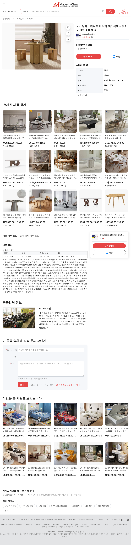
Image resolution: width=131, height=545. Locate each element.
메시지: (14, 363)
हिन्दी (43, 527)
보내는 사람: (12, 350)
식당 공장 (42, 506)
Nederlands (123, 524)
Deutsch (65, 524)
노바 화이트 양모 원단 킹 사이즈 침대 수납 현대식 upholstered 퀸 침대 (39, 470)
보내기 (23, 384)
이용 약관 (119, 534)
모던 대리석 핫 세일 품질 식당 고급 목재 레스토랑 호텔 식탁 (39, 177)
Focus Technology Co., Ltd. (68, 532)
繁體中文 (29, 524)
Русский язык (95, 524)
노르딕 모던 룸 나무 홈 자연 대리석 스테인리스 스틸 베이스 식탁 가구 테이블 (14, 177)
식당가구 (22, 18)
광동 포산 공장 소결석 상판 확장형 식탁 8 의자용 (115, 136)
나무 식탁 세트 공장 (59, 506)
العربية (114, 524)
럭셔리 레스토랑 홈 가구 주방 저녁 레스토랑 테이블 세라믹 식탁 (90, 137)
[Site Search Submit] (110, 11)
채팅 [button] (118, 56)
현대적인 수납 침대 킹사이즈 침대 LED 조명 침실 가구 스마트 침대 (116, 431)
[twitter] (128, 519)
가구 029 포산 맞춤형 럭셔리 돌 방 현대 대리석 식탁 (14, 216)
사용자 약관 (23, 519)
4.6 (101, 238)
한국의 (105, 524)
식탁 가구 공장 (10, 506)
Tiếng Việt (69, 527)
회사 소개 (5, 519)
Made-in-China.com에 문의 (56, 519)
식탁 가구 (89, 506)
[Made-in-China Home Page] (65, 4)
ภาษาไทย (51, 527)
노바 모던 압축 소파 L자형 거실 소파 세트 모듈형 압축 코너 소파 (91, 431)
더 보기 (6, 510)
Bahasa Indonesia (83, 527)
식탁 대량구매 (103, 506)
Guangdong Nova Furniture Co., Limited (89, 34)
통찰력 (101, 519)
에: (15, 356)
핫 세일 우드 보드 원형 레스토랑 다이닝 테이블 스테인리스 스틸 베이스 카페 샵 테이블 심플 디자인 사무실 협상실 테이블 (40, 216)
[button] (4, 4)
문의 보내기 (88, 56)
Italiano (84, 524)
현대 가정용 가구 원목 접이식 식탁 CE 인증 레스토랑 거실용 (116, 216)
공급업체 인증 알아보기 (87, 519)
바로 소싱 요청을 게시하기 (68, 384)
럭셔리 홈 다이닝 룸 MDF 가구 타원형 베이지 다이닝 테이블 (90, 177)
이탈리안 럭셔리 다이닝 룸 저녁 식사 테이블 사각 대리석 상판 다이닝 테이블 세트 (64, 137)
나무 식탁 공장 (27, 506)
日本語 (37, 524)
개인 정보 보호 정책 (37, 519)
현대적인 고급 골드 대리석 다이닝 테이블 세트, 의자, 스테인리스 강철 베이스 (40, 137)
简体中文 (19, 524)
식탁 (30, 18)
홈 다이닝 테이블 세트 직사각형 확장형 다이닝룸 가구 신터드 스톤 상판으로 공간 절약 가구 (13, 137)
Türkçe (60, 527)
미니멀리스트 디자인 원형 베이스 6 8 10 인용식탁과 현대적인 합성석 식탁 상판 (116, 177)
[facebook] (122, 519)
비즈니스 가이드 (112, 519)
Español (56, 524)
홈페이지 (6, 18)
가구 (14, 18)
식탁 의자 (76, 506)
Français (46, 524)
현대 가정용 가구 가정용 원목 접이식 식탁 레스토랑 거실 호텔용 (64, 177)
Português (74, 524)
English (10, 524)
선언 (13, 519)
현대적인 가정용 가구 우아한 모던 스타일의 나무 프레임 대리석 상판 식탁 (90, 216)
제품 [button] (24, 11)
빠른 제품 (72, 519)
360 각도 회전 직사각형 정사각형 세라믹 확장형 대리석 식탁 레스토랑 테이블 (65, 216)
